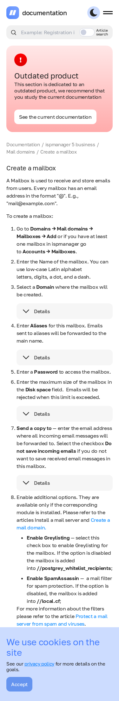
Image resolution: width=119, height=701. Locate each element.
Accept (19, 684)
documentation (44, 12)
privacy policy (39, 663)
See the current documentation (55, 117)
